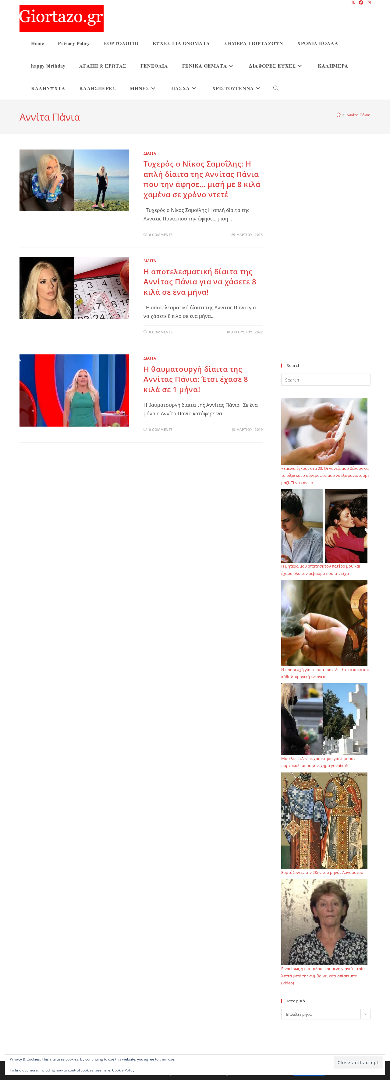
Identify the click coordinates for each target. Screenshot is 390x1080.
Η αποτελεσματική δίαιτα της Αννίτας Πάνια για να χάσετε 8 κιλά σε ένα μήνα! (200, 281)
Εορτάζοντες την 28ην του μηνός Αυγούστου (322, 872)
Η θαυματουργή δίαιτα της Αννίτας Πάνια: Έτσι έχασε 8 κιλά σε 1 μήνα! (196, 379)
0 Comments (161, 234)
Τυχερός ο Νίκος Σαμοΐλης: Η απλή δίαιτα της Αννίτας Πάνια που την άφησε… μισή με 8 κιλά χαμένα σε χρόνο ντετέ (202, 179)
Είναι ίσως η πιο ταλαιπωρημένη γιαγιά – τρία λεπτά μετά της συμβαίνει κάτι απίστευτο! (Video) (323, 976)
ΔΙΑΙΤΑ (150, 153)
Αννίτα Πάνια (358, 115)
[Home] (339, 115)
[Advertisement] (325, 260)
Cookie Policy (123, 1070)
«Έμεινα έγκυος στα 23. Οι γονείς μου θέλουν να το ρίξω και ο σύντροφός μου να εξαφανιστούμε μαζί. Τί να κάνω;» (325, 475)
